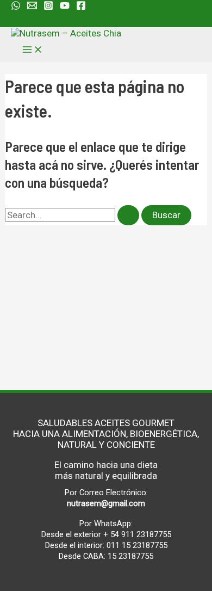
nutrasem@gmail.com (106, 503)
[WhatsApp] (16, 7)
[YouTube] (65, 7)
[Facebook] (81, 7)
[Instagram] (48, 7)
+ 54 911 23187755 (137, 534)
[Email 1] (32, 7)
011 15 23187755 (137, 545)
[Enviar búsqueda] (128, 215)
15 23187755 (130, 556)
